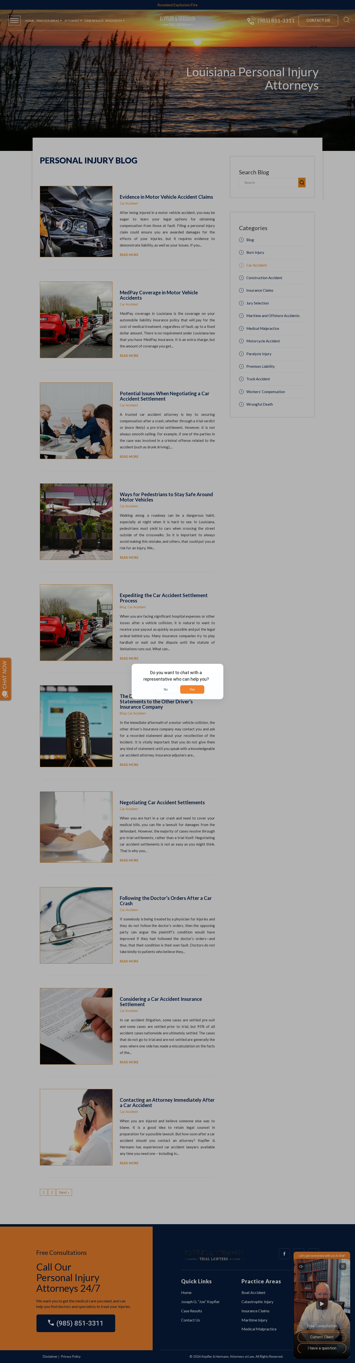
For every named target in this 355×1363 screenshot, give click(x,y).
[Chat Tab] (177, 681)
